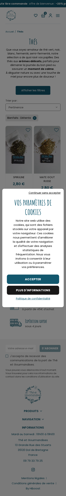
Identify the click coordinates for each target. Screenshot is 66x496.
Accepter (33, 279)
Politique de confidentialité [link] (33, 298)
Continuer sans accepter (45, 193)
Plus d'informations (33, 290)
